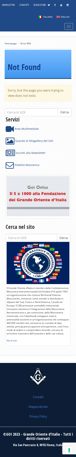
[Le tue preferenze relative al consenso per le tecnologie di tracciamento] (69, 450)
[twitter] (49, 6)
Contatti (24, 5)
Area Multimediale (26, 129)
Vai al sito (12, 340)
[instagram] (67, 6)
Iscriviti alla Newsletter (30, 153)
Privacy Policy (38, 416)
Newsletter (8, 5)
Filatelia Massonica (26, 165)
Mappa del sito (38, 406)
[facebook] (54, 6)
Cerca (63, 238)
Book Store (40, 5)
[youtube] (61, 6)
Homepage (11, 43)
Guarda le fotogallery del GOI (33, 141)
